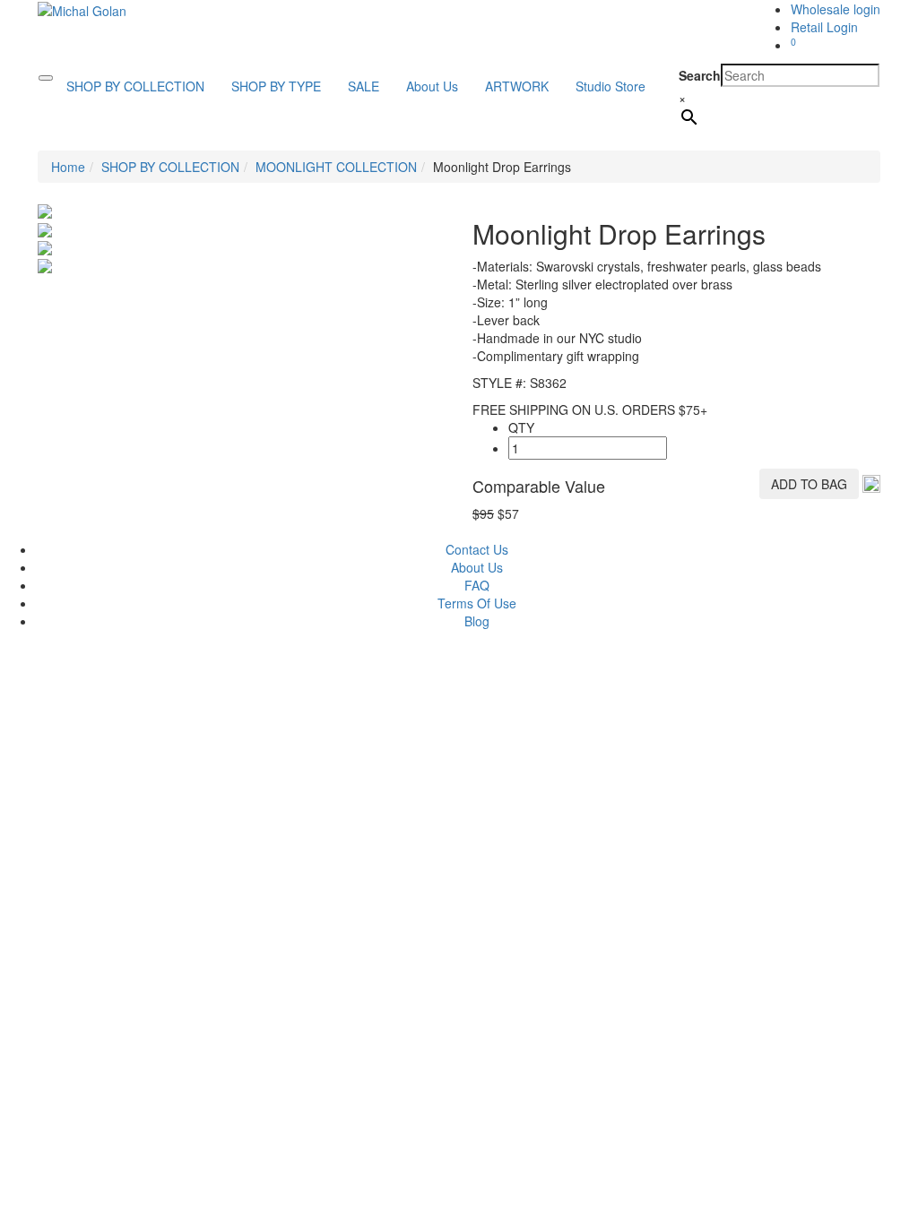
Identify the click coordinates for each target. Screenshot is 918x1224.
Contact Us (477, 549)
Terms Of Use (476, 603)
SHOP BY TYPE (276, 86)
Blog (476, 621)
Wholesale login (835, 9)
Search (700, 75)
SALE (363, 86)
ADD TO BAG (809, 484)
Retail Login (824, 27)
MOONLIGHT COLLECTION (336, 167)
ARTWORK (517, 86)
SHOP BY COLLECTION (135, 86)
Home (68, 167)
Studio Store (610, 86)
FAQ (476, 585)
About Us (432, 86)
